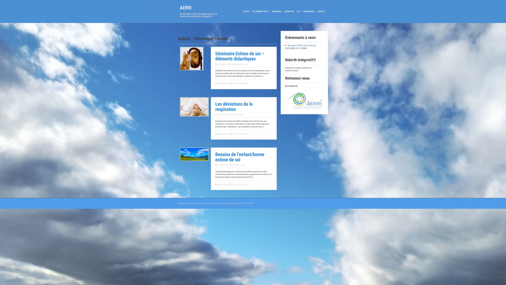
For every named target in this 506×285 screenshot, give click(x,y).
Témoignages (309, 11)
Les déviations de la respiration (234, 106)
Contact (321, 11)
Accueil (246, 11)
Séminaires (277, 11)
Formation (289, 11)
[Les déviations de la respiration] (194, 107)
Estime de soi (222, 83)
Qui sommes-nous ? (260, 11)
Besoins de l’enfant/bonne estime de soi (239, 157)
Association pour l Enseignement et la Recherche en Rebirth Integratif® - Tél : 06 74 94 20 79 (216, 203)
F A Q (298, 11)
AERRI (185, 8)
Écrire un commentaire (239, 83)
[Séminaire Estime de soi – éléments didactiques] (192, 58)
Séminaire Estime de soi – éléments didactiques (239, 56)
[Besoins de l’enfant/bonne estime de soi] (194, 154)
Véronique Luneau (241, 64)
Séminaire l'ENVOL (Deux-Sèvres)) (302, 45)
